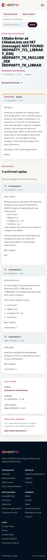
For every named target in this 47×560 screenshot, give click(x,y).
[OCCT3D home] (10, 5)
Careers (28, 500)
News (27, 504)
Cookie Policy (8, 534)
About (27, 496)
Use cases (6, 500)
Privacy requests (9, 538)
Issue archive (29, 14)
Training (28, 482)
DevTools (6, 474)
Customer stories (9, 512)
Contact (28, 516)
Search (32, 24)
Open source (7, 482)
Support (28, 478)
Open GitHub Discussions (15, 431)
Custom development (35, 474)
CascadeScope (8, 496)
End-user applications (11, 508)
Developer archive (33, 512)
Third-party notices (10, 543)
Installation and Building (13, 70)
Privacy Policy (8, 526)
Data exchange (8, 478)
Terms (4, 530)
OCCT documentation (11, 486)
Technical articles (32, 508)
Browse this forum (11, 82)
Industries (6, 504)
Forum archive (10, 14)
